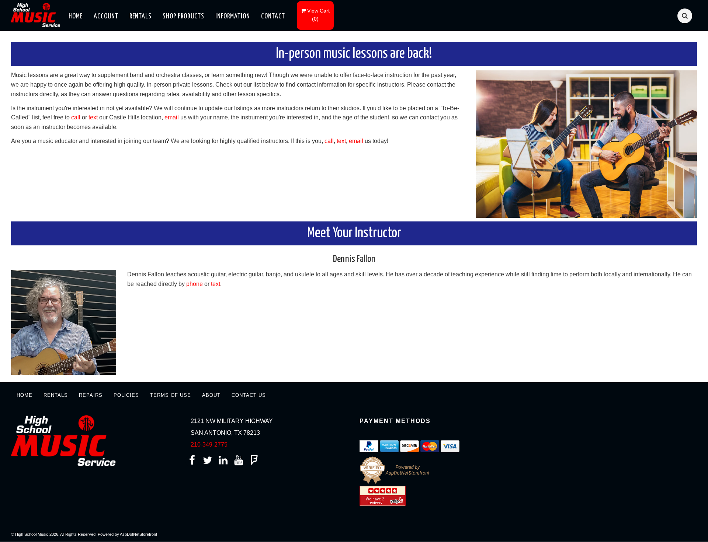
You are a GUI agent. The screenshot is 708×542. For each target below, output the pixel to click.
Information (232, 16)
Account (106, 16)
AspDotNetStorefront (138, 534)
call (75, 117)
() (318, 15)
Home (76, 16)
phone (194, 284)
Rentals (140, 16)
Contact (273, 16)
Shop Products (183, 16)
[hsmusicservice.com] (37, 14)
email (171, 117)
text (93, 117)
